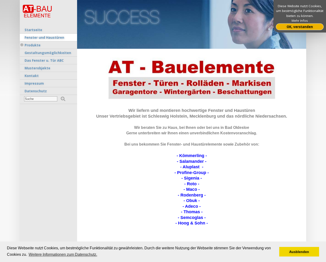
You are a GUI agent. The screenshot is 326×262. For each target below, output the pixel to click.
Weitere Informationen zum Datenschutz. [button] (63, 254)
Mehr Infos (300, 20)
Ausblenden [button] (299, 252)
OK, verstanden (300, 27)
